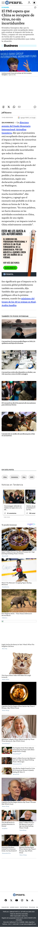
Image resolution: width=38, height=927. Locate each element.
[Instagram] (22, 900)
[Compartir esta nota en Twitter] (9, 107)
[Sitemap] (32, 900)
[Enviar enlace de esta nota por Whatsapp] (14, 107)
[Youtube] (16, 900)
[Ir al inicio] (13, 3)
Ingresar (29, 3)
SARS (31, 477)
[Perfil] (19, 896)
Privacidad (32, 907)
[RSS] (27, 900)
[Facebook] (6, 900)
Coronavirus (14, 477)
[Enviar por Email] (19, 107)
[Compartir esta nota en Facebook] (3, 107)
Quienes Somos (14, 907)
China (5, 477)
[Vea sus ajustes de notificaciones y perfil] (34, 3)
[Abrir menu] (3, 2)
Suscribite (10, 268)
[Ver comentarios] (34, 8)
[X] (11, 900)
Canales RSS (5, 907)
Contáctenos (24, 907)
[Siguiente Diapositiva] (34, 501)
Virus (23, 477)
